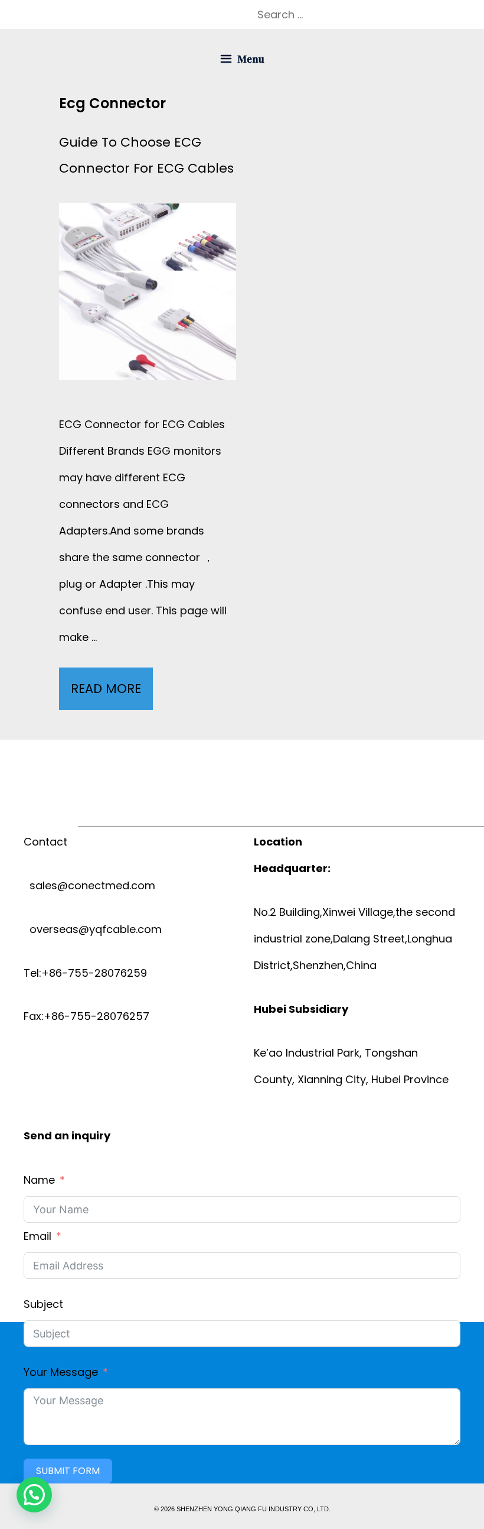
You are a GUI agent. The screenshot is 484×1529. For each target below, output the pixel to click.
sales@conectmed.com (89, 885)
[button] (34, 1494)
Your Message (61, 1372)
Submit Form (68, 1471)
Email (37, 1236)
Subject (43, 1304)
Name (39, 1179)
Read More (111, 695)
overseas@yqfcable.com (93, 929)
